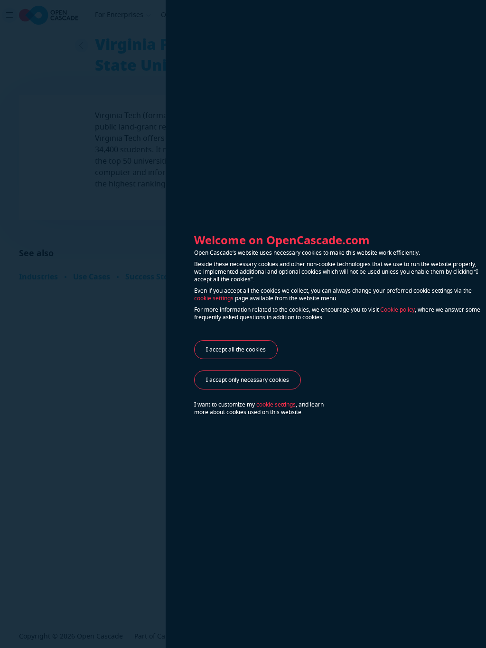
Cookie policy (397, 309)
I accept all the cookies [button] (236, 349)
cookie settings (214, 298)
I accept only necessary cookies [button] (247, 380)
